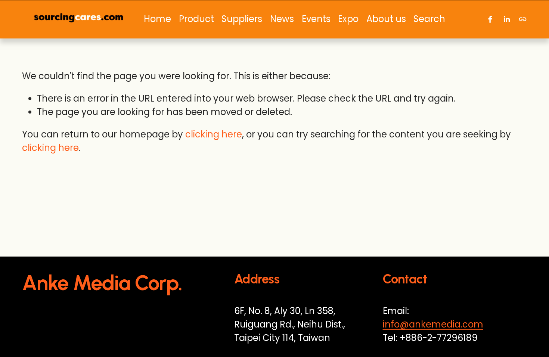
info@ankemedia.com (433, 324)
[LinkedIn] (506, 19)
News (282, 19)
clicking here (213, 134)
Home (157, 19)
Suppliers (241, 19)
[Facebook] (490, 19)
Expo (348, 19)
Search (429, 19)
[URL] (522, 19)
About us (386, 19)
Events (316, 19)
